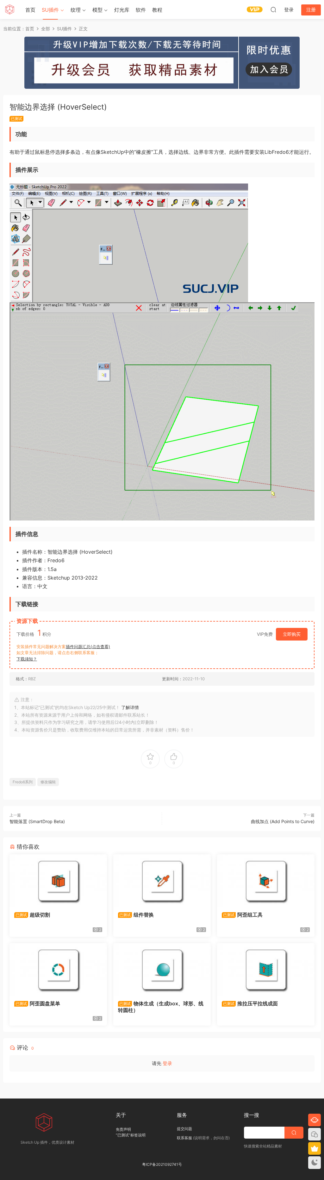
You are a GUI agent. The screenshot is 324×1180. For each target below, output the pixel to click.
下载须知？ (26, 658)
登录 (167, 1063)
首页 (30, 10)
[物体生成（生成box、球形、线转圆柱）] (162, 969)
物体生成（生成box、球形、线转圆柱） (160, 1006)
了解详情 (130, 707)
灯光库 (121, 10)
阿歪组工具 (243, 915)
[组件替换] (162, 880)
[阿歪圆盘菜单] (58, 969)
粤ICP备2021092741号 (162, 1164)
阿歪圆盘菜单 (38, 1003)
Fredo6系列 (23, 782)
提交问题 (184, 1128)
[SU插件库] (9, 9)
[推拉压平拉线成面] (266, 969)
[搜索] (273, 9)
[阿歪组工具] (266, 880)
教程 (157, 10)
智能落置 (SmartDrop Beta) (37, 821)
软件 (141, 10)
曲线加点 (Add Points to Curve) (283, 821)
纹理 (76, 10)
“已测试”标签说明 (131, 1135)
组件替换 (136, 915)
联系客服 (184, 1137)
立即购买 (292, 634)
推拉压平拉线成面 (250, 1003)
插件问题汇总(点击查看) (88, 646)
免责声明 (123, 1129)
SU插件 (50, 10)
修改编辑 (48, 782)
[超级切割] (58, 880)
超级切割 (33, 915)
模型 (97, 10)
